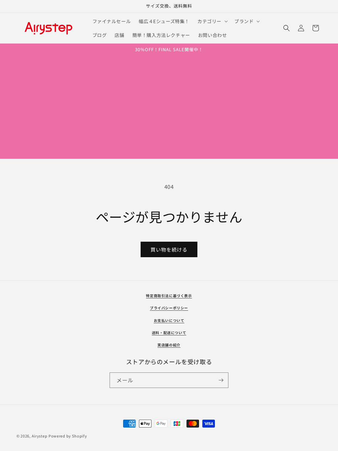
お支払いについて (169, 320)
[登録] (221, 380)
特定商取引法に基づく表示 (169, 295)
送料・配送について (169, 332)
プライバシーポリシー (169, 307)
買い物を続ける (169, 249)
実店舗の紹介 (169, 344)
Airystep (40, 435)
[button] (211, 21)
